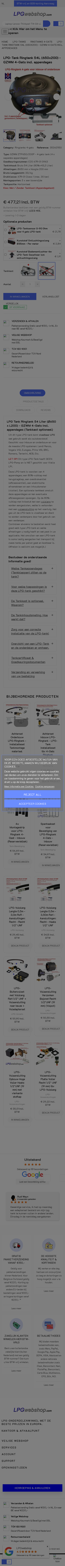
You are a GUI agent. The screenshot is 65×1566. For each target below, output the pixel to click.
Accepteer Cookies (32, 803)
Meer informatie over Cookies (19, 786)
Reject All (33, 794)
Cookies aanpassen (44, 786)
